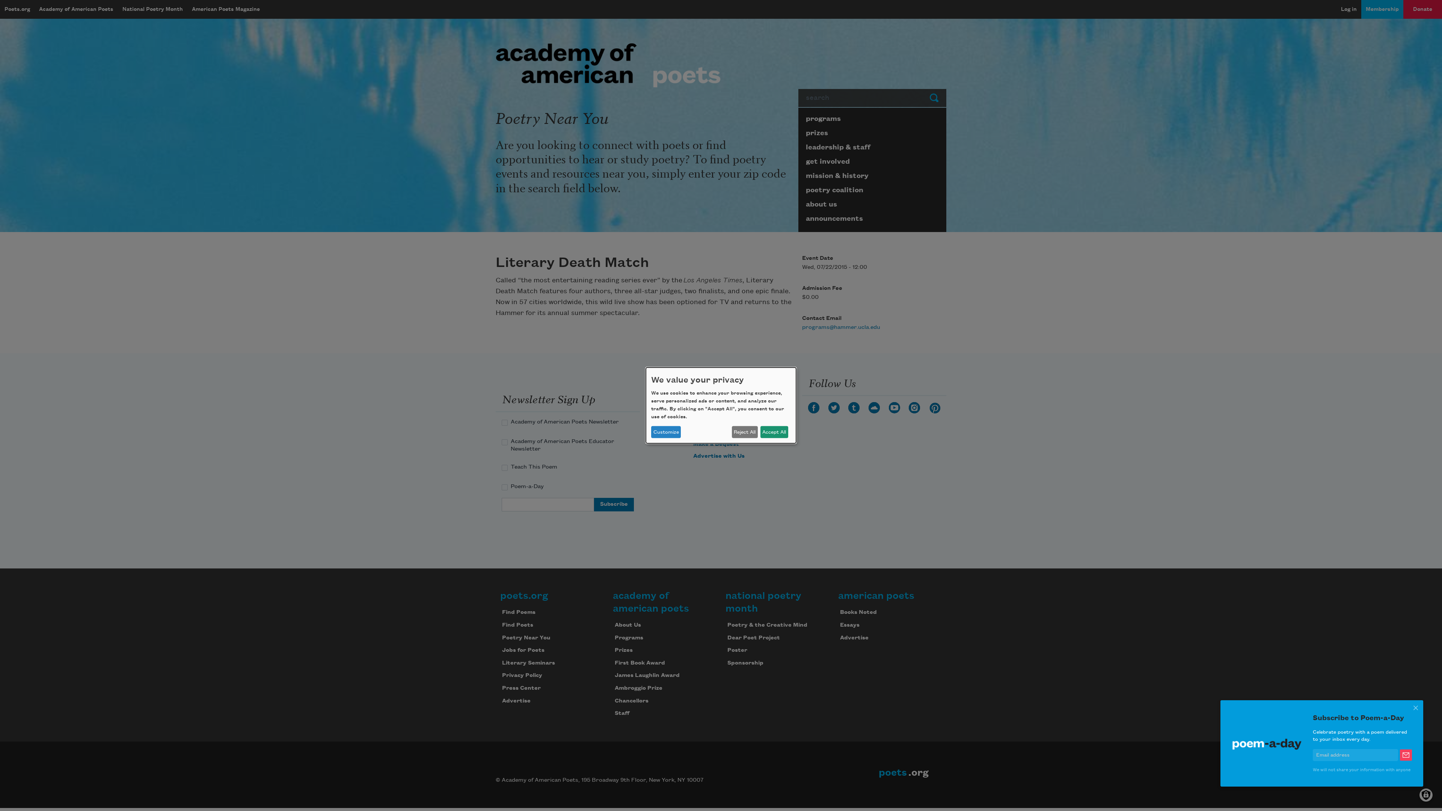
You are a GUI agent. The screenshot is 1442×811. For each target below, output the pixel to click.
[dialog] (721, 405)
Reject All (745, 432)
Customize (666, 432)
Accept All (774, 432)
